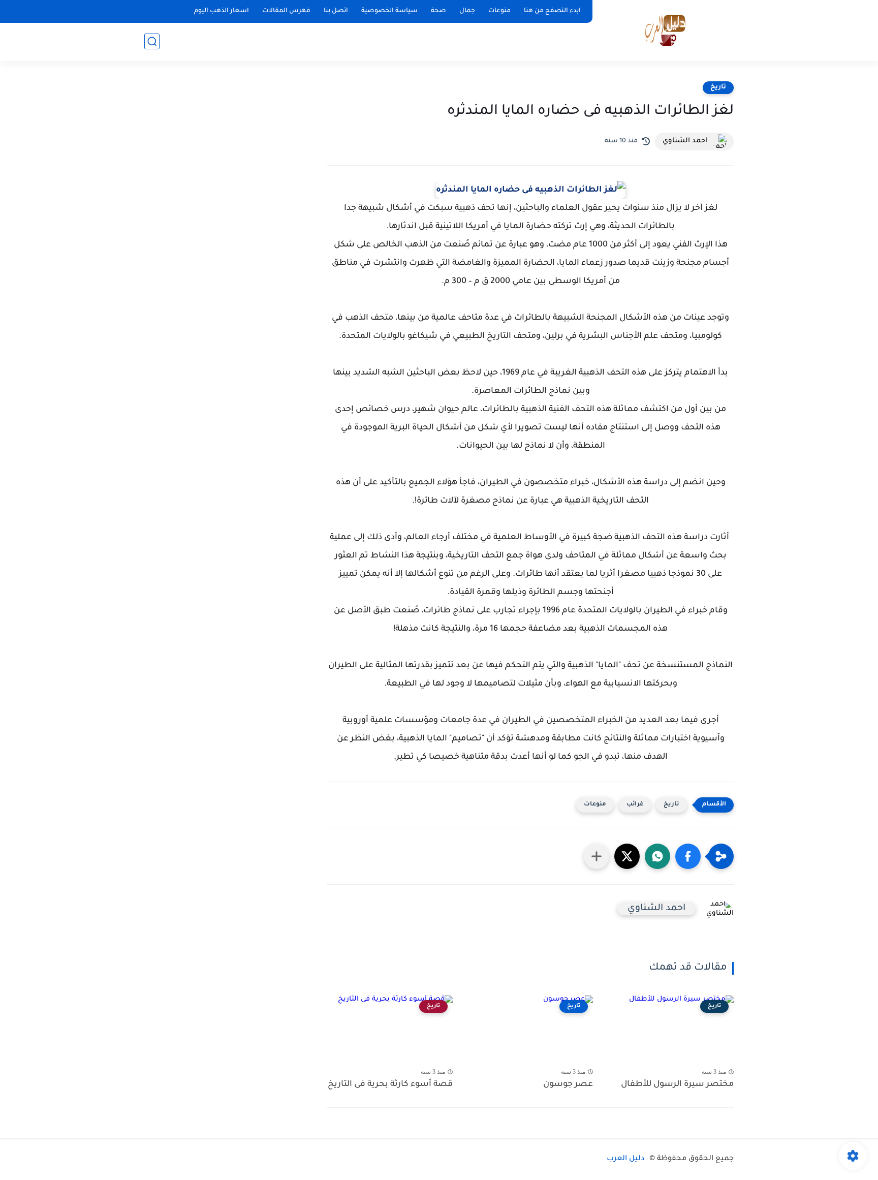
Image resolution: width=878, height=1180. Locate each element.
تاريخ (718, 87)
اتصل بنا (336, 11)
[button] (688, 856)
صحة (438, 11)
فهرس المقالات (286, 11)
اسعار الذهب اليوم (221, 11)
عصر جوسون (568, 1084)
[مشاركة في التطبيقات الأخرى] (596, 856)
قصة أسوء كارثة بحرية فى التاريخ (390, 1084)
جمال (467, 11)
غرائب (634, 804)
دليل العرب (625, 1159)
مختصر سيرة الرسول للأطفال (677, 1084)
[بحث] (152, 41)
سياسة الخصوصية (389, 11)
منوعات (499, 11)
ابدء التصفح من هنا (552, 11)
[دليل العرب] (665, 30)
